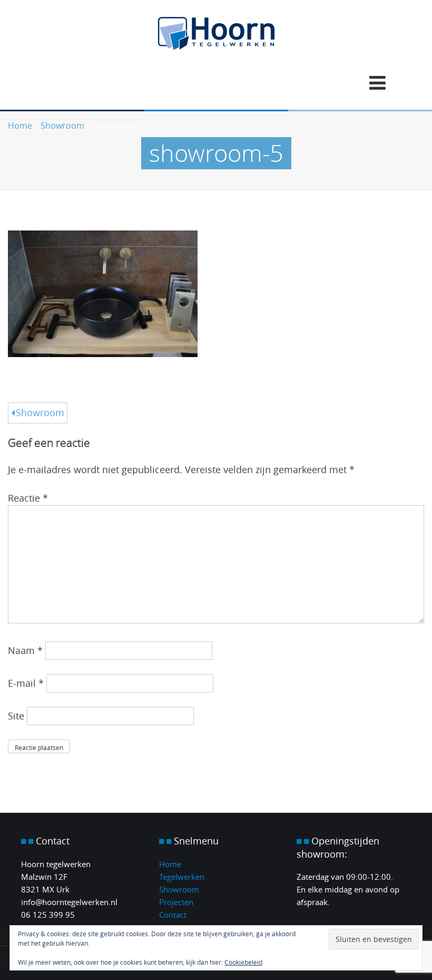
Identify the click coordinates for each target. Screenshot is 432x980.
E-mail (26, 683)
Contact (172, 914)
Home (20, 125)
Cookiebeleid (243, 962)
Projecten (176, 902)
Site (16, 715)
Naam (25, 650)
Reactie (28, 498)
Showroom (62, 125)
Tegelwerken (181, 876)
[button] (377, 82)
